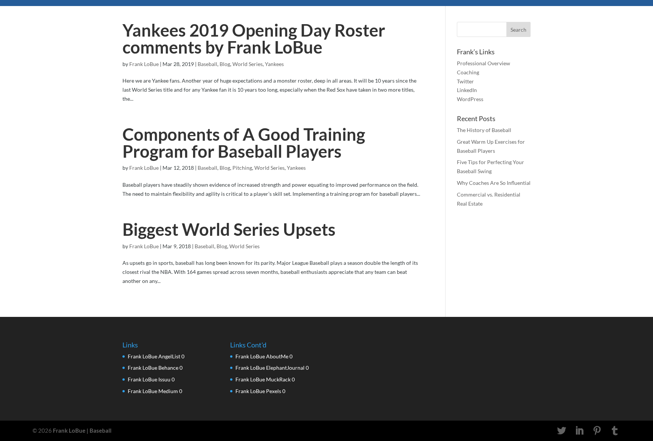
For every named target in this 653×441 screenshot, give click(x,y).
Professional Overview (483, 63)
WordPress (470, 99)
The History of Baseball (484, 130)
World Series (247, 64)
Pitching (242, 167)
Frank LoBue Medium (153, 391)
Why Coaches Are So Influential (494, 183)
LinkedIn (467, 90)
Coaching (468, 72)
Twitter (465, 81)
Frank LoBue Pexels (258, 391)
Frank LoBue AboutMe (261, 356)
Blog (225, 64)
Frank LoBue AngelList (154, 356)
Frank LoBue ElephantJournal (270, 367)
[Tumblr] (614, 431)
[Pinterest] (597, 431)
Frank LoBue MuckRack (263, 379)
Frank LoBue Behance (153, 367)
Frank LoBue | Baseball (82, 430)
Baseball (207, 64)
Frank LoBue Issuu (149, 379)
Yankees (274, 64)
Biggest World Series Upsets (229, 229)
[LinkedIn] (579, 431)
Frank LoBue (144, 64)
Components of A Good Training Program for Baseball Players (243, 142)
